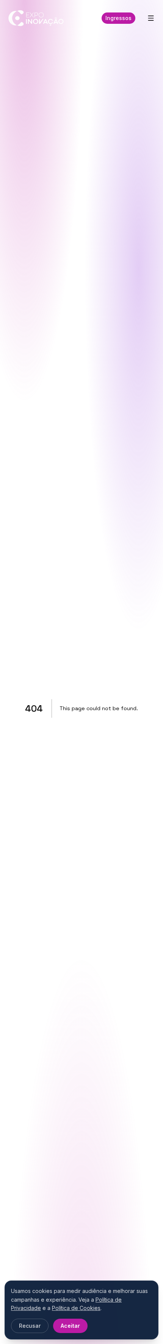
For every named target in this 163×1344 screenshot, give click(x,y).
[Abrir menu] (151, 18)
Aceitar (70, 1325)
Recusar (30, 1325)
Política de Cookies (76, 1308)
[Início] (36, 18)
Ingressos (118, 18)
